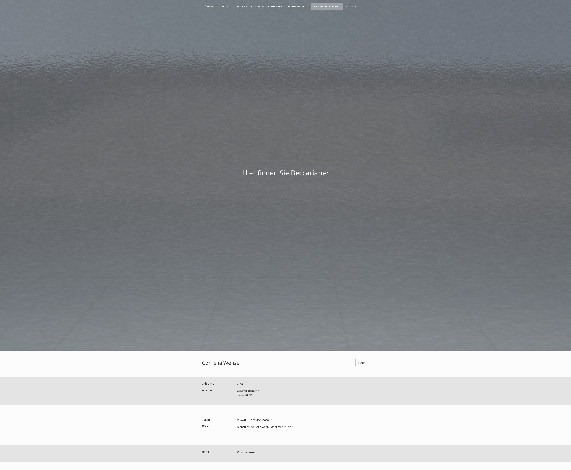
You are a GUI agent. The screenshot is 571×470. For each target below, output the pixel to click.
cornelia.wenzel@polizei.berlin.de (272, 427)
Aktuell (226, 6)
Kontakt (351, 6)
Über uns (210, 6)
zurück (362, 363)
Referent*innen (297, 6)
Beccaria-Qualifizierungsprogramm (258, 6)
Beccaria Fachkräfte (326, 6)
